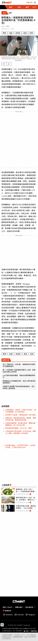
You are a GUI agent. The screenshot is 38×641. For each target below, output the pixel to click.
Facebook (9, 615)
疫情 (25, 33)
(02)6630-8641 (23, 445)
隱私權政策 (29, 607)
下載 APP (29, 2)
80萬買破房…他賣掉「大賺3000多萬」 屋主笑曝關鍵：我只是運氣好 (20, 411)
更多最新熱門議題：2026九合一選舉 (18, 428)
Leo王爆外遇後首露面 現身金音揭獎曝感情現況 (19, 376)
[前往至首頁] (7, 2)
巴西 (31, 33)
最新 (10, 7)
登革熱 (17, 33)
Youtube (20, 615)
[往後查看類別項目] (33, 7)
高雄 (10, 33)
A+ (4, 64)
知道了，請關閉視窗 (31, 631)
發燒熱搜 (7, 610)
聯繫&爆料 (19, 607)
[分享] (2, 624)
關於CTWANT (7, 607)
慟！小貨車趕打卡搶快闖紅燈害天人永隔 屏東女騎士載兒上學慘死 (19, 371)
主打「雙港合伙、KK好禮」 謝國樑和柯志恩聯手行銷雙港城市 (19, 365)
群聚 (4, 33)
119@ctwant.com (19, 447)
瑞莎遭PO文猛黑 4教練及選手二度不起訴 (20, 415)
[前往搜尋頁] (35, 2)
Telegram (31, 615)
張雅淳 (8, 26)
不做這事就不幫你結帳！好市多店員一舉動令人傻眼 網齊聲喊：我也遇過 (20, 432)
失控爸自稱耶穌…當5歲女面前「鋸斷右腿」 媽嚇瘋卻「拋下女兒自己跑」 (21, 424)
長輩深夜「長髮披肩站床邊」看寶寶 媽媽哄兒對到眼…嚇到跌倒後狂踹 (20, 419)
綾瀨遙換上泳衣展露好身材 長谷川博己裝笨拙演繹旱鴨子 (19, 382)
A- (9, 64)
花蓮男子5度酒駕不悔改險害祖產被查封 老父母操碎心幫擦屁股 (19, 387)
